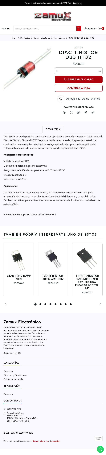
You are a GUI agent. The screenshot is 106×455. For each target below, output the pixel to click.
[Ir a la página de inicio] (53, 16)
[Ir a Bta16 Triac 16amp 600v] (18, 258)
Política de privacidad (14, 379)
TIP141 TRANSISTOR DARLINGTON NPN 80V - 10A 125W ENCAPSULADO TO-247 (87, 282)
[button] (35, 304)
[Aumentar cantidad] (99, 71)
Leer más (77, 3)
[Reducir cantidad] (57, 71)
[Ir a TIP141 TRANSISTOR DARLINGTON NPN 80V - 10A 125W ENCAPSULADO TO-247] (87, 258)
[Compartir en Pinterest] (85, 112)
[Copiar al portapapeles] (92, 112)
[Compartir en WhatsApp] (78, 112)
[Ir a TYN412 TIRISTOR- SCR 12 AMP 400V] (53, 258)
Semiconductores (42, 38)
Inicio (14, 38)
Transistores (59, 38)
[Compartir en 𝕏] (71, 112)
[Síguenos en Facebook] (19, 353)
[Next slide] (100, 304)
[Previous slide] (6, 304)
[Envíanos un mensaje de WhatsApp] (100, 449)
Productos (25, 38)
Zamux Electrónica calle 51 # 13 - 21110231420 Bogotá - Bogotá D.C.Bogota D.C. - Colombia (22, 417)
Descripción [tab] (53, 129)
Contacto (8, 371)
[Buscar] (78, 28)
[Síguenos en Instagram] (15, 353)
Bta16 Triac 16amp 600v (19, 277)
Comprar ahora (78, 88)
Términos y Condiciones (15, 375)
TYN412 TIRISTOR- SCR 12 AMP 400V (53, 277)
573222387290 (14, 409)
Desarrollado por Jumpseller (46, 441)
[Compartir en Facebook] (64, 112)
